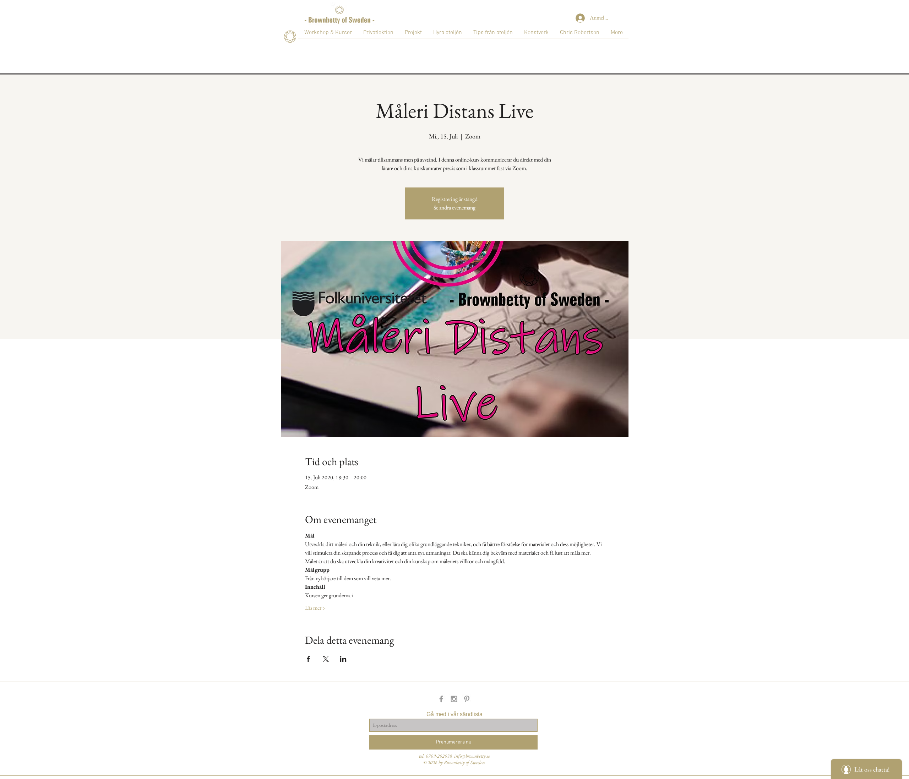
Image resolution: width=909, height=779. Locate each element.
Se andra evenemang (454, 207)
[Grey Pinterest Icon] (466, 698)
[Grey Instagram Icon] (454, 698)
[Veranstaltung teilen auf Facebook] (308, 659)
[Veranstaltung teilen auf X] (325, 659)
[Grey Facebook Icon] (441, 698)
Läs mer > (315, 607)
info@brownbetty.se (472, 756)
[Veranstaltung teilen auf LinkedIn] (343, 659)
